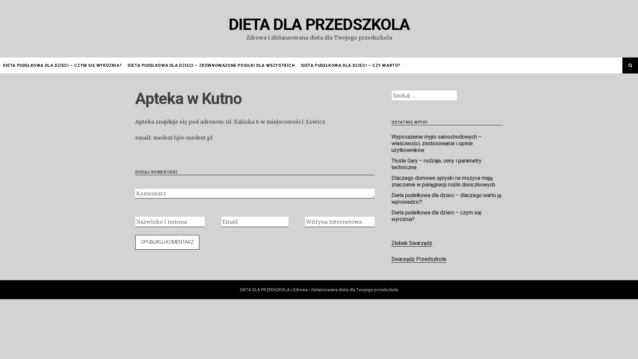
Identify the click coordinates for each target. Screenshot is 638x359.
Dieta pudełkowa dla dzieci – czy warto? (350, 65)
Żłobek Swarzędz (411, 243)
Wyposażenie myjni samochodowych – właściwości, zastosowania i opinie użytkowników (436, 143)
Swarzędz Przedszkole (418, 259)
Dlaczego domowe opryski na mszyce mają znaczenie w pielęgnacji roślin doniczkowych (443, 181)
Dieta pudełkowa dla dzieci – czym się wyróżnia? (62, 65)
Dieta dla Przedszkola (319, 24)
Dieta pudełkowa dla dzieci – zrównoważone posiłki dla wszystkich (211, 65)
